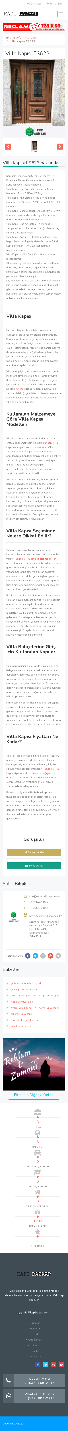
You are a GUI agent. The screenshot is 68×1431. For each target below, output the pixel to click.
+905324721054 (38, 902)
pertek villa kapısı (48, 1008)
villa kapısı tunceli (20, 1026)
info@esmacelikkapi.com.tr (44, 896)
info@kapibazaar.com (35, 1313)
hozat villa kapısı (20, 995)
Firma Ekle (56, 3)
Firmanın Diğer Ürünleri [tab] (34, 1094)
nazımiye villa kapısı (21, 1001)
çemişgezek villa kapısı (23, 989)
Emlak (35, 1334)
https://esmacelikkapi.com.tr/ (45, 916)
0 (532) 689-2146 (39, 1383)
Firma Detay (35, 865)
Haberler (35, 1328)
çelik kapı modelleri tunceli (26, 983)
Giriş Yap (35, 3)
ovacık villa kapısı (20, 1008)
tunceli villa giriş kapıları (24, 1020)
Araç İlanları (35, 1340)
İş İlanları (35, 1345)
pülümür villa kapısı (21, 1014)
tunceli (20, 389)
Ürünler (33, 37)
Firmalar (35, 1323)
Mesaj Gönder (35, 852)
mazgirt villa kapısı (48, 995)
